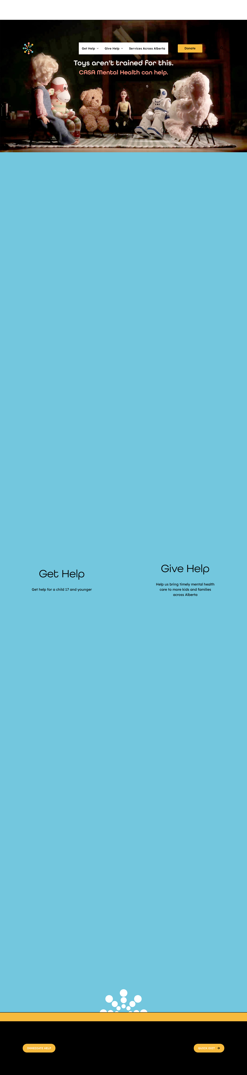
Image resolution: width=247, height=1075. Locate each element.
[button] (190, 48)
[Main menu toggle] (211, 48)
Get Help (88, 48)
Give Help (112, 48)
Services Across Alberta (147, 48)
